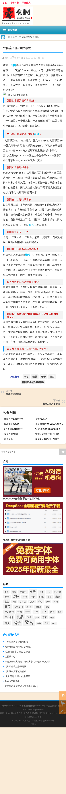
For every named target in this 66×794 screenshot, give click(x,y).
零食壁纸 (8, 438)
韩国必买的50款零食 (33, 382)
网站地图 (31, 709)
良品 (20, 616)
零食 (36, 134)
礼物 (59, 612)
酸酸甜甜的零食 (13, 393)
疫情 (36, 611)
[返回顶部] (62, 710)
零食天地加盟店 (11, 433)
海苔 (31, 225)
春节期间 (18, 606)
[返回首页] (62, 694)
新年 (48, 601)
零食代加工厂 (41, 418)
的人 (44, 611)
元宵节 (23, 591)
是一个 (28, 607)
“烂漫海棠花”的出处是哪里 (17, 651)
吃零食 (7, 597)
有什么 (38, 606)
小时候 (23, 601)
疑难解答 (40, 709)
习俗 (14, 591)
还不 (44, 617)
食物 (47, 623)
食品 (39, 623)
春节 (7, 606)
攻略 (40, 601)
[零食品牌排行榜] (33, 15)
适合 (52, 617)
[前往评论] (62, 702)
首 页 (4, 2)
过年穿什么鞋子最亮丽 (15, 666)
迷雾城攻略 (10, 656)
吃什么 (57, 591)
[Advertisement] (33, 760)
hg (11, 58)
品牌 (16, 596)
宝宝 (7, 601)
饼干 (54, 623)
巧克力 (31, 601)
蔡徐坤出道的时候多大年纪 (18, 646)
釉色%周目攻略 (12, 681)
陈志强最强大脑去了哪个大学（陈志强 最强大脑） (29, 661)
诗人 (29, 617)
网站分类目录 (51, 705)
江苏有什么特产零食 (13, 418)
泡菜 (28, 255)
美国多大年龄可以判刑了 (47, 438)
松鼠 (47, 606)
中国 (6, 591)
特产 (27, 611)
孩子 (49, 596)
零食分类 (26, 2)
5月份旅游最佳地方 (13, 428)
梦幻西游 (9, 611)
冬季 (41, 591)
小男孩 (33, 723)
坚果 (33, 596)
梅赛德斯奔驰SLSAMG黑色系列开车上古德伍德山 (50, 423)
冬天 (33, 591)
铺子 (17, 622)
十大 (48, 592)
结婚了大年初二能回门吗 (47, 433)
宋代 (57, 596)
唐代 (25, 596)
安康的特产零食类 (51, 403)
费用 (37, 617)
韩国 (13, 65)
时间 (56, 601)
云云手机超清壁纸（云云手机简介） (22, 686)
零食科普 (14, 2)
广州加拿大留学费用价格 (16, 641)
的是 (52, 611)
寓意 (14, 601)
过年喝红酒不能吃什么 (15, 671)
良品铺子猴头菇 (11, 423)
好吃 (41, 596)
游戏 (19, 611)
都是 (7, 623)
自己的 (9, 617)
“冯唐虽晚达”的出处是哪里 (47, 428)
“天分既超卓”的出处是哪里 (17, 676)
